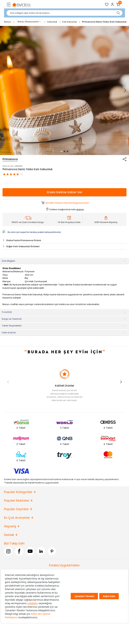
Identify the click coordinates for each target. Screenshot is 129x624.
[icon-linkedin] (41, 551)
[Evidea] (21, 4)
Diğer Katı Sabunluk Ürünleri (23, 246)
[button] (61, 151)
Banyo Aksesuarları (28, 21)
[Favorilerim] (107, 4)
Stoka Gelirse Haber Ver (64, 192)
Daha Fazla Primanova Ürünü (23, 240)
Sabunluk (52, 21)
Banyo (8, 21)
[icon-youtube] (30, 551)
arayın (80, 209)
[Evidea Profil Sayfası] (112, 4)
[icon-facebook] (19, 551)
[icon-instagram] (8, 551)
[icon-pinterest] (52, 551)
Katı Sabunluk (69, 21)
